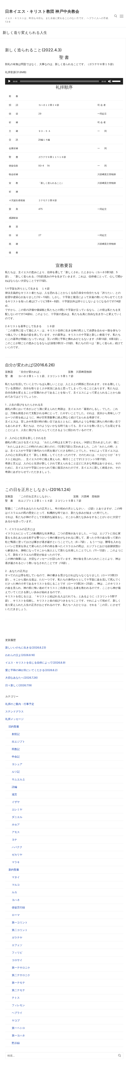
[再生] (9, 81)
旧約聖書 (14, 726)
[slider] (116, 81)
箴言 (14, 794)
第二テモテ (18, 990)
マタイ (16, 877)
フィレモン (18, 1005)
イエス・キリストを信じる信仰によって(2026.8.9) (35, 662)
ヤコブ (16, 1020)
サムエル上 (18, 779)
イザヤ (16, 802)
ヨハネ (16, 899)
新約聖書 (14, 869)
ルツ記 (16, 771)
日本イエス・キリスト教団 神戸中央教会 (42, 11)
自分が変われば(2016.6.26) (30, 365)
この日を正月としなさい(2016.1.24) (38, 489)
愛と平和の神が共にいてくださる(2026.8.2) (31, 670)
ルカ (14, 892)
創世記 (16, 734)
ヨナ (14, 839)
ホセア (16, 824)
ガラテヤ (17, 937)
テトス (16, 997)
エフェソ (17, 945)
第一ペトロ (18, 1028)
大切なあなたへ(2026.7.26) (21, 677)
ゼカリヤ (17, 854)
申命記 (16, 756)
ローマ (16, 915)
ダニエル (17, 817)
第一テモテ (18, 982)
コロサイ (17, 960)
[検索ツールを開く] (115, 16)
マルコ (16, 884)
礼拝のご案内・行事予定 (19, 704)
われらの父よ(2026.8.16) (20, 655)
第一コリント (20, 922)
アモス (16, 832)
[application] (64, 81)
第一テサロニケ (21, 967)
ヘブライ (17, 1012)
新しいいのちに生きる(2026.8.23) (25, 647)
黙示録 (16, 1043)
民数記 (16, 749)
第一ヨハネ (18, 1035)
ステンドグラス (14, 711)
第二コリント (20, 930)
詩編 (14, 786)
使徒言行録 (18, 907)
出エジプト (18, 741)
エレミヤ (17, 809)
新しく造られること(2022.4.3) (33, 50)
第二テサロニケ (21, 975)
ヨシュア (17, 764)
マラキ (16, 862)
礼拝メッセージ (14, 719)
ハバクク (17, 847)
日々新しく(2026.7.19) (18, 685)
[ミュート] (109, 81)
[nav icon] (121, 16)
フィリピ (17, 952)
